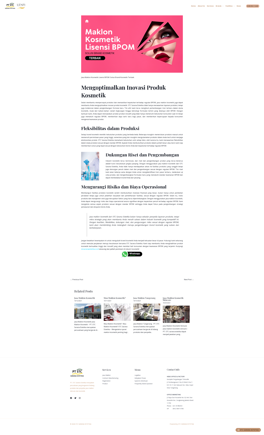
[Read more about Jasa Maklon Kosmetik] (87, 311)
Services (210, 6)
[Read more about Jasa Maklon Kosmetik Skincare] (176, 314)
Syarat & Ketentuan (141, 381)
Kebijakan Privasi (140, 378)
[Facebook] (71, 398)
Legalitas (138, 375)
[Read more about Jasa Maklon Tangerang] (146, 312)
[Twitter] (75, 398)
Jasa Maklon (106, 375)
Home (193, 6)
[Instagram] (80, 398)
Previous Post (76, 279)
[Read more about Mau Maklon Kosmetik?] (117, 312)
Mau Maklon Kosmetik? (115, 298)
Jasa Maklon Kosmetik (84, 298)
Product (105, 384)
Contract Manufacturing (110, 378)
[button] (252, 6)
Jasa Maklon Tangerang (144, 298)
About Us (201, 6)
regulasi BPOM (100, 116)
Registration (106, 381)
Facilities (229, 6)
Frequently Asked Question (144, 384)
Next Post (189, 279)
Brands (218, 6)
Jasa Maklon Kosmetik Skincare (173, 299)
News (239, 6)
